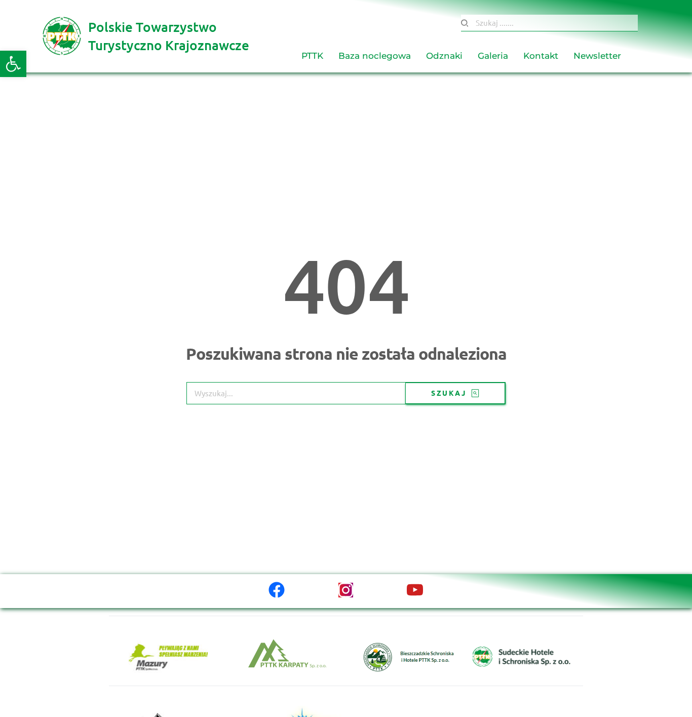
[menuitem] (312, 56)
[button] (13, 64)
